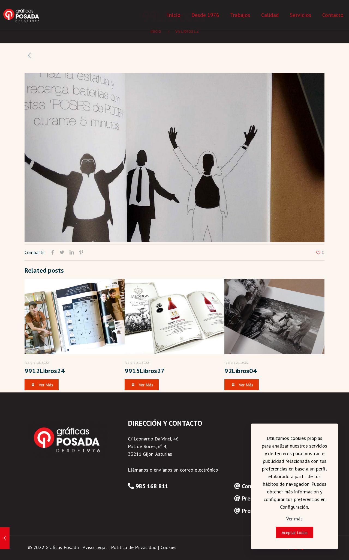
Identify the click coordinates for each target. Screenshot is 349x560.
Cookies (168, 547)
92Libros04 (240, 371)
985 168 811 (152, 486)
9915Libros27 (145, 371)
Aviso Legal (95, 547)
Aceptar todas (295, 532)
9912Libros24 (45, 371)
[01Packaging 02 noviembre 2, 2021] (5, 538)
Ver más (294, 519)
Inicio (155, 31)
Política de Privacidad (134, 547)
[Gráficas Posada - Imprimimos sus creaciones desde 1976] (21, 15)
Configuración (294, 507)
